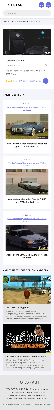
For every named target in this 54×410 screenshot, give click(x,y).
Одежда (37, 81)
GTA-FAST (16, 5)
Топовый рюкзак (15, 60)
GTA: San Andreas (26, 81)
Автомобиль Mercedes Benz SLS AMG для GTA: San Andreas (27, 201)
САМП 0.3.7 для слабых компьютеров (26, 356)
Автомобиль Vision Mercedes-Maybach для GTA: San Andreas (27, 145)
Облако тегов (22, 21)
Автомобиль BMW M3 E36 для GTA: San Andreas (27, 256)
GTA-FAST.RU (8, 21)
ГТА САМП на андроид (17, 307)
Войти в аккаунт (41, 5)
